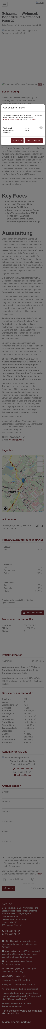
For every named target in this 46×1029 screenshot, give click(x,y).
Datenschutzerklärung (11, 119)
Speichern (17, 141)
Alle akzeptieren (33, 141)
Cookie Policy (32, 119)
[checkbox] (41, 127)
